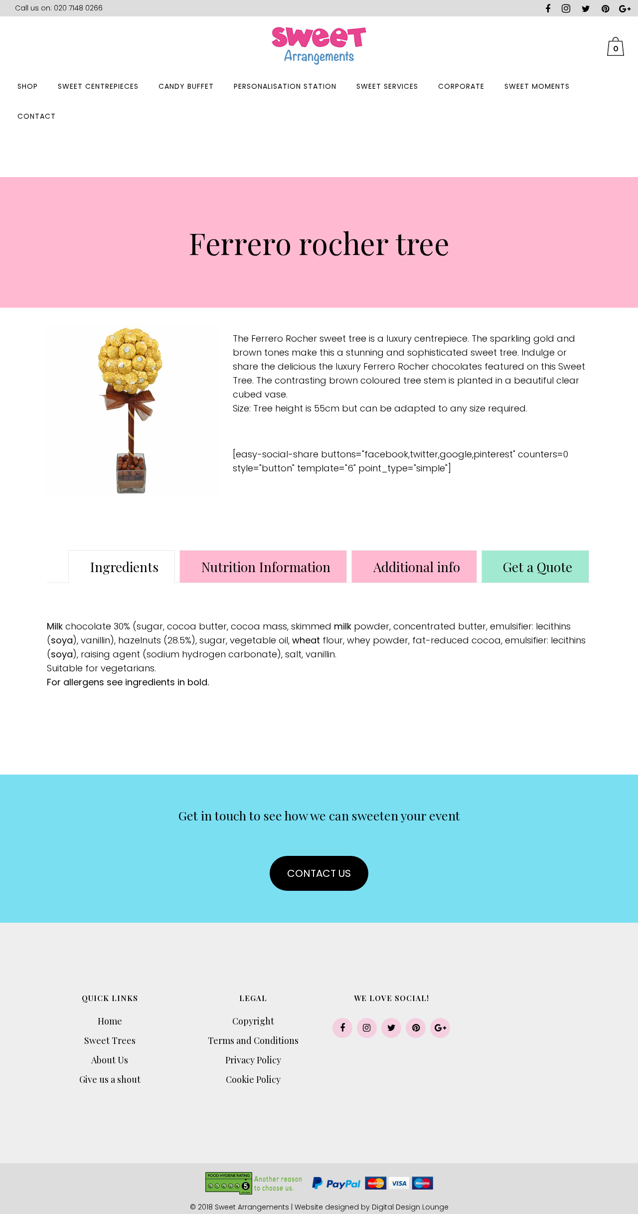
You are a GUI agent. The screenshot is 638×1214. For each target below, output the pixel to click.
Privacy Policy (253, 1059)
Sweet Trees (110, 1040)
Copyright (253, 1020)
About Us (109, 1059)
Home (110, 1020)
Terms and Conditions (253, 1040)
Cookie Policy (253, 1079)
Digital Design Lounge (410, 1207)
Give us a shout (110, 1079)
